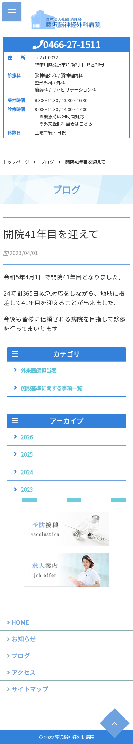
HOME (20, 622)
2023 (27, 489)
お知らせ (24, 638)
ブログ (47, 162)
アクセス (24, 672)
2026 (27, 437)
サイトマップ (30, 688)
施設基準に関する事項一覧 (51, 388)
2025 (27, 454)
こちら (85, 123)
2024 (27, 472)
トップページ (16, 162)
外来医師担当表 (39, 370)
